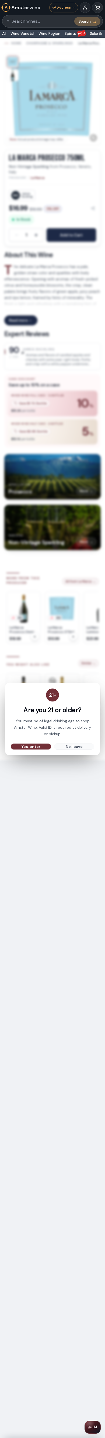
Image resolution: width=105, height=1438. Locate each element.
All (4, 33)
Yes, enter (31, 746)
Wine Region (49, 33)
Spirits (75, 33)
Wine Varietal (22, 33)
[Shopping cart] (97, 7)
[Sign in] (85, 7)
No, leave (74, 746)
